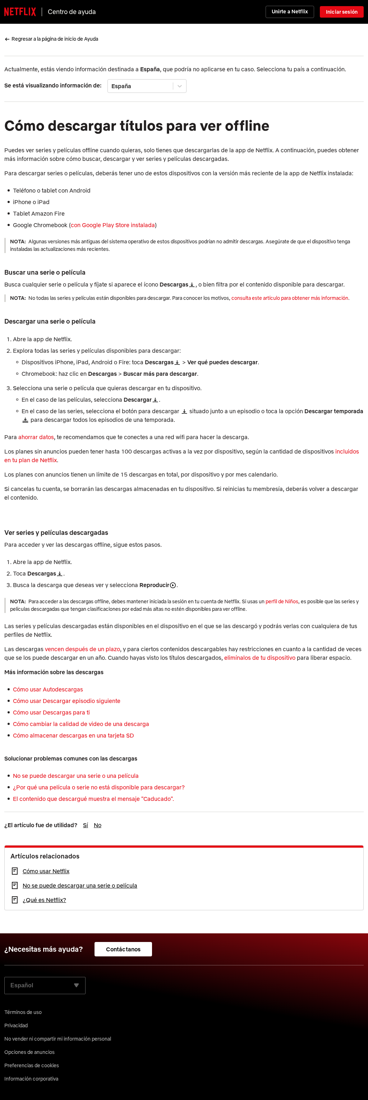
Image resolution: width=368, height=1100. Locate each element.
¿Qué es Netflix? (44, 899)
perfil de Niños (282, 601)
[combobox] (112, 86)
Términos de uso (23, 1012)
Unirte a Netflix (290, 11)
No (97, 825)
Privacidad (16, 1025)
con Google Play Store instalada (113, 225)
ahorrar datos (36, 437)
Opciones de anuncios (29, 1052)
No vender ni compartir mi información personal (57, 1039)
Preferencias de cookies (31, 1065)
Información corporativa (31, 1079)
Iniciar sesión (342, 12)
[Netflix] (20, 12)
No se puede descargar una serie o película (80, 885)
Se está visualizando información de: (53, 85)
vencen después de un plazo (82, 649)
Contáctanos (123, 949)
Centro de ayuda (72, 12)
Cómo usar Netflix (46, 871)
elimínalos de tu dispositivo (259, 657)
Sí (85, 825)
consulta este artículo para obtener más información (289, 298)
